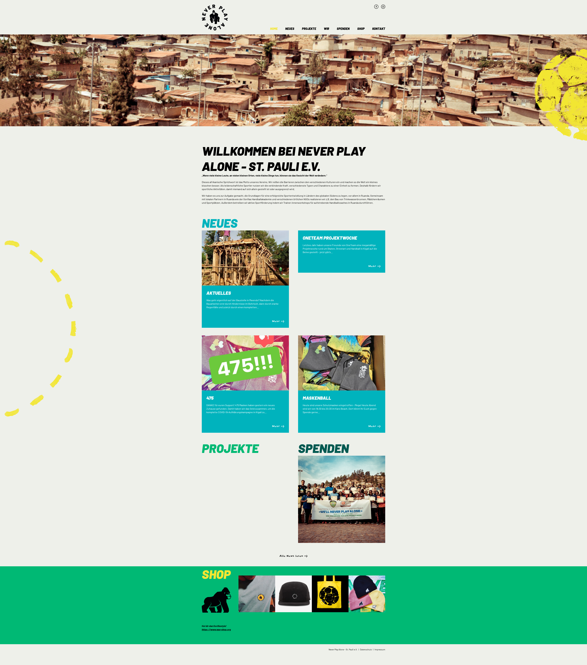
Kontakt (378, 28)
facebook (376, 7)
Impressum (380, 649)
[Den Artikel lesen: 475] (245, 362)
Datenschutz (366, 649)
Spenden (343, 28)
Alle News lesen (291, 556)
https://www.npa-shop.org (216, 629)
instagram (383, 7)
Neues (289, 28)
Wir (326, 28)
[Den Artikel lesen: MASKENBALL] (341, 362)
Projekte (309, 28)
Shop (361, 28)
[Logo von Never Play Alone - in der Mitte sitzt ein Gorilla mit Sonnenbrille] (215, 17)
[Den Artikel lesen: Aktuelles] (245, 258)
